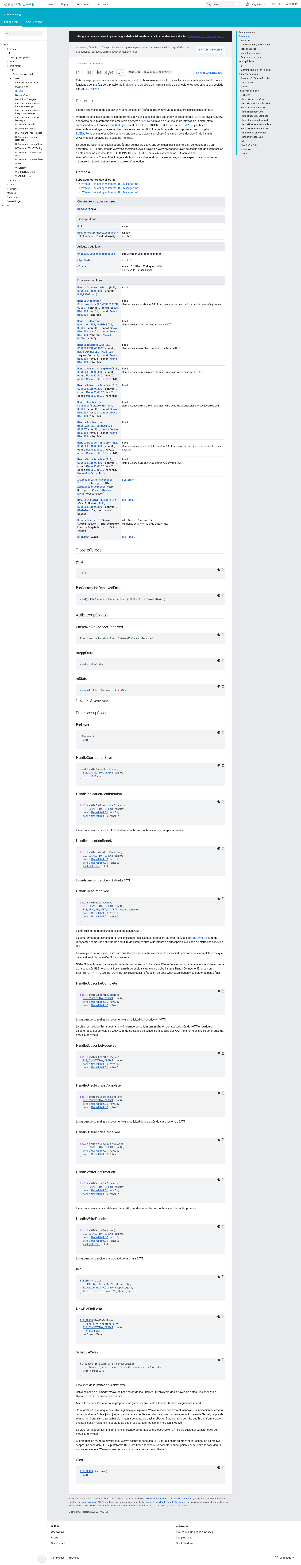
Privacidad (73, 1557)
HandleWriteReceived (91, 459)
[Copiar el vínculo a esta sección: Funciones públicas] (113, 713)
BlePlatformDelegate (98, 479)
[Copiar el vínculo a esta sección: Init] (84, 1269)
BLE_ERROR (83, 294)
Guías (50, 4)
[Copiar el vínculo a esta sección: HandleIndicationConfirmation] (125, 794)
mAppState (84, 260)
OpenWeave (82, 63)
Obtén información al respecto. (206, 36)
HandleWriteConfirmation (94, 442)
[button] (23, 45)
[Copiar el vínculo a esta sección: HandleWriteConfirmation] (118, 1172)
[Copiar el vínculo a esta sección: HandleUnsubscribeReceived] (123, 1132)
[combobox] (223, 4)
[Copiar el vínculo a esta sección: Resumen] (96, 101)
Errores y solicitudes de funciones (194, 1532)
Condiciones (57, 1557)
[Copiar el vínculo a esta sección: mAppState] (96, 653)
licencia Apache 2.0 (91, 1502)
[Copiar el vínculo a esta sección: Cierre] (88, 1460)
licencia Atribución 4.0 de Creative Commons (169, 1498)
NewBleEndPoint (87, 500)
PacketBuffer (86, 473)
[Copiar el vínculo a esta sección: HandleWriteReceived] (113, 1219)
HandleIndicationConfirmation (89, 302)
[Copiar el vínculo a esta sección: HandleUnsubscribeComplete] (124, 1086)
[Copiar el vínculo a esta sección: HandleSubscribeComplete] (120, 984)
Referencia (83, 4)
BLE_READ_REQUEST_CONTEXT (95, 351)
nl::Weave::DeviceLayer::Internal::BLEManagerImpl (109, 184)
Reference (11, 22)
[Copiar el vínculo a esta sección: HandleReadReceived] (112, 891)
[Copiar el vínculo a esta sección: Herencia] (93, 172)
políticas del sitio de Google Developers (166, 1502)
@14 (79, 226)
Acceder (291, 4)
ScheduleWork (86, 520)
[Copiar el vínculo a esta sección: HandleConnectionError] (115, 758)
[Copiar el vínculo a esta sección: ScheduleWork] (101, 1352)
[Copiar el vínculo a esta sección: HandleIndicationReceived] (119, 841)
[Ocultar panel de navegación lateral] (41, 1558)
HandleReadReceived (90, 344)
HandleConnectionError (93, 287)
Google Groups (184, 1537)
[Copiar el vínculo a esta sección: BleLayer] (92, 725)
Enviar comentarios (209, 72)
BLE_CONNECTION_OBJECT (96, 289)
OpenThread (58, 1543)
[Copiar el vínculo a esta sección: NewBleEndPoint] (105, 1309)
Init (80, 479)
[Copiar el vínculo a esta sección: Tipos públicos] (105, 550)
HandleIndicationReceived (89, 322)
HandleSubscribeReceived (94, 385)
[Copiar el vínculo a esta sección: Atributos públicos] (111, 615)
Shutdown (83, 537)
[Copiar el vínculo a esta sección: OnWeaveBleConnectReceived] (126, 627)
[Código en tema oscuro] (219, 570)
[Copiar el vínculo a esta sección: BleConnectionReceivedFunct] (125, 588)
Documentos (34, 22)
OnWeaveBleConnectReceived (96, 253)
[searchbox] (23, 33)
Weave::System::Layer (97, 1291)
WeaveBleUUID (95, 375)
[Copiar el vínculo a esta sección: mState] (90, 679)
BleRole (82, 510)
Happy (64, 4)
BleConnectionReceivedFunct (97, 232)
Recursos (103, 4)
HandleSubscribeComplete (94, 368)
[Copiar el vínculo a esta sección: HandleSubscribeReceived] (120, 1046)
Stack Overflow (184, 1543)
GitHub (276, 4)
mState (81, 266)
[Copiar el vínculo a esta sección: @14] (86, 562)
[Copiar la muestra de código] (223, 570)
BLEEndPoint (92, 88)
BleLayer (128, 84)
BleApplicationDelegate (93, 484)
